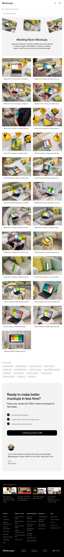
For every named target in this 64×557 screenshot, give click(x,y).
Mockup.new (18, 539)
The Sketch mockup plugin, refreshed (38, 497)
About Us (5, 534)
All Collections (31, 376)
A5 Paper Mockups (8, 366)
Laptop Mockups (32, 540)
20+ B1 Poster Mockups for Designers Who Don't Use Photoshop (54, 499)
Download (6, 519)
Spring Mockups (7, 369)
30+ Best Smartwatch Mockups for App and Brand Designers (24, 498)
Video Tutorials (54, 519)
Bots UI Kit (42, 528)
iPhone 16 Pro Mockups (35, 369)
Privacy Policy (45, 550)
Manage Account (55, 528)
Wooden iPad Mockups (20, 369)
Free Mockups (21, 376)
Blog (4, 542)
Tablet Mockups (31, 538)
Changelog (6, 540)
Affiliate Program (8, 537)
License (52, 522)
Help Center (53, 517)
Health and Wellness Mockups (52, 369)
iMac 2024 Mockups (21, 366)
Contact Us (53, 525)
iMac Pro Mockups (18, 373)
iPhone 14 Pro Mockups (32, 373)
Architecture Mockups (9, 376)
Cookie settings (23, 550)
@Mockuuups (12, 456)
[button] (55, 3)
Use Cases (6, 531)
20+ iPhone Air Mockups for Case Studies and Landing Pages (9, 499)
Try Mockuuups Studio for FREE (32, 433)
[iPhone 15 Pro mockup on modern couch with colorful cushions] (32, 25)
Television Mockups (46, 373)
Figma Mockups (31, 521)
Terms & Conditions (34, 550)
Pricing (5, 517)
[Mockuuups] (27, 3)
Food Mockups (7, 373)
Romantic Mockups (49, 366)
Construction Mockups (35, 366)
